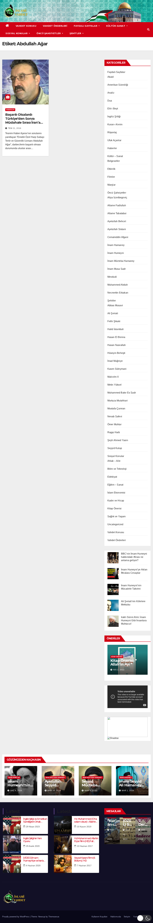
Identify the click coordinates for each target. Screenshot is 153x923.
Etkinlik (111, 169)
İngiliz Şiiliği (114, 116)
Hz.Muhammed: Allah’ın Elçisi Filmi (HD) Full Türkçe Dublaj (86, 840)
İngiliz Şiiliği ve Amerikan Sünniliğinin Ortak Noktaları (35, 820)
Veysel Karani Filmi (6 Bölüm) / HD (84, 859)
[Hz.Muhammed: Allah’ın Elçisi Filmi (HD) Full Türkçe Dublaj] (63, 844)
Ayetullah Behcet (116, 221)
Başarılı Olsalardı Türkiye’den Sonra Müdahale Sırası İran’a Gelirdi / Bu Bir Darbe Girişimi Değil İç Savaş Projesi (22, 124)
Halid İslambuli (115, 329)
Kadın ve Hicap (115, 500)
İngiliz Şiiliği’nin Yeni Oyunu (32, 840)
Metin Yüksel (114, 384)
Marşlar (111, 184)
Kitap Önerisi (114, 508)
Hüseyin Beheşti (116, 353)
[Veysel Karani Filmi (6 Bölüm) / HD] (63, 864)
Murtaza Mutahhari (117, 400)
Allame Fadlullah (116, 205)
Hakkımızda (115, 917)
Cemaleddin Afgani (117, 237)
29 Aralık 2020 (33, 846)
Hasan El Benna (116, 337)
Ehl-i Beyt (112, 108)
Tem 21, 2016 (14, 128)
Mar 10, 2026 (54, 790)
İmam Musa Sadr (116, 269)
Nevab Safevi (114, 416)
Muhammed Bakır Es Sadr (121, 392)
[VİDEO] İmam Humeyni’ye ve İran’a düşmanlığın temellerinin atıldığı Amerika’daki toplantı (35, 859)
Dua (109, 100)
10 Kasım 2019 (84, 826)
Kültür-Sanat (116, 26)
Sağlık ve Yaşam (116, 516)
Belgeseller (113, 161)
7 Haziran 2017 (84, 865)
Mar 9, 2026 (91, 790)
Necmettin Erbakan (117, 292)
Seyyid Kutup (114, 448)
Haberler (10, 109)
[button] (148, 29)
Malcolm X (113, 377)
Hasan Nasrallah (116, 345)
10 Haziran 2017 (85, 846)
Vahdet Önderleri (55, 26)
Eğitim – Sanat (115, 484)
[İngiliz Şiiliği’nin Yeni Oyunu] (12, 844)
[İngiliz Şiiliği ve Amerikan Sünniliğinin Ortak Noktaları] (12, 825)
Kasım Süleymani (117, 369)
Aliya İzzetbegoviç (117, 197)
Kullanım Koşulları (99, 917)
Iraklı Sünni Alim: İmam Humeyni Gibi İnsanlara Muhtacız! (134, 620)
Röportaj (112, 132)
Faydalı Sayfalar (86, 26)
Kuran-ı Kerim (115, 124)
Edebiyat (112, 476)
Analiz (110, 92)
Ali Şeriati (112, 313)
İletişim (127, 917)
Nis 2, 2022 (118, 670)
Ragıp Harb (113, 432)
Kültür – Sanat (115, 156)
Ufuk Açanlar (114, 140)
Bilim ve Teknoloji (117, 469)
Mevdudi (112, 277)
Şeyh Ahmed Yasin (117, 440)
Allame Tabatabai (116, 213)
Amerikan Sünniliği (117, 85)
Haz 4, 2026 (16, 790)
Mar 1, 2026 (128, 790)
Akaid (110, 77)
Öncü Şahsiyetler (48, 33)
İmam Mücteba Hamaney (120, 261)
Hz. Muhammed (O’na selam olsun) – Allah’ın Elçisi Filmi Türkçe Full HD (85, 820)
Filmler (111, 177)
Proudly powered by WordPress (16, 917)
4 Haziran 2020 (33, 865)
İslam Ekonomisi (116, 492)
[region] (127, 728)
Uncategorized (115, 524)
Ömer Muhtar (114, 424)
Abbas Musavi (115, 305)
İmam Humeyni (115, 253)
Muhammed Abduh (117, 284)
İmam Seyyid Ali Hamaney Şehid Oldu (130, 785)
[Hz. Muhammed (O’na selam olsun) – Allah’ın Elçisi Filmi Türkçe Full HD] (63, 825)
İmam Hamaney (115, 245)
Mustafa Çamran (116, 408)
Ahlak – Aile (113, 461)
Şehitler (76, 33)
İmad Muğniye (115, 361)
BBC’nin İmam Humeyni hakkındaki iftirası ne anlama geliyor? (134, 557)
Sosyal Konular (17, 33)
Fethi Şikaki (113, 321)
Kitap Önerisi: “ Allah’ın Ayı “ (123, 662)
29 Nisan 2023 (33, 826)
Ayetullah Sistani (116, 229)
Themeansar (53, 917)
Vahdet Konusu (26, 26)
